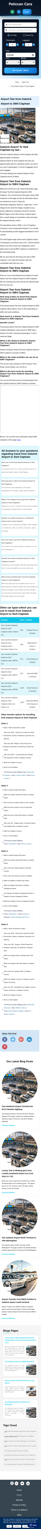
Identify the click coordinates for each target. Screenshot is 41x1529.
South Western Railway (16, 1011)
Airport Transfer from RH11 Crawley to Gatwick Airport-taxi (20, 1460)
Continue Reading (8, 1125)
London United (20, 775)
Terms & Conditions (19, 1510)
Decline (17, 1526)
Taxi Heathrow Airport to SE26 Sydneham (19, 1361)
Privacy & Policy (19, 1505)
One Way (13, 35)
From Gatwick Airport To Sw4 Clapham (22, 86)
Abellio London (21, 1008)
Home (17, 82)
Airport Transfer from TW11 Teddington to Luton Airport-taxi (20, 1441)
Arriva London (26, 844)
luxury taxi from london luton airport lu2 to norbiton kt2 (20, 1455)
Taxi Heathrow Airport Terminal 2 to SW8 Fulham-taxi (19, 1464)
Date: (8, 51)
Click (19, 440)
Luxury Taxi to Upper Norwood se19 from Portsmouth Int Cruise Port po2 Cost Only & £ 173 (20, 1340)
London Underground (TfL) (19, 917)
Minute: (23, 58)
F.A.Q (19, 1495)
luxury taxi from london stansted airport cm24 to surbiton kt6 (20, 1446)
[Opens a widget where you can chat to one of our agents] (33, 1525)
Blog (19, 1515)
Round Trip (29, 35)
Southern (25, 914)
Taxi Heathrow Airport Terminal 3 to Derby (16, 1451)
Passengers (10, 40)
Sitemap (19, 1500)
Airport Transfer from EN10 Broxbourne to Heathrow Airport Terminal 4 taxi (19, 1437)
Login (27, 12)
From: (10, 24)
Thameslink (12, 844)
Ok (9, 1526)
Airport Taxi (25, 82)
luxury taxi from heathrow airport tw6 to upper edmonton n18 (20, 1432)
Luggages (26, 40)
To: (9, 30)
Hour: (8, 58)
